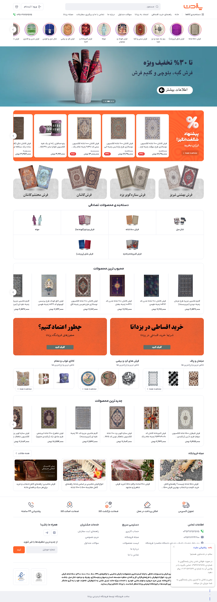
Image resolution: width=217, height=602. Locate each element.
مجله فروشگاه (132, 537)
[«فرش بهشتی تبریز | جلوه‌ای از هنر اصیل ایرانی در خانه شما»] (181, 182)
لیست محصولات (131, 543)
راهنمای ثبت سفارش (88, 531)
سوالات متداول (91, 543)
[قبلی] (204, 29)
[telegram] (47, 532)
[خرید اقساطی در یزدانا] (157, 336)
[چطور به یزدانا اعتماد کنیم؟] (60, 336)
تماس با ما (133, 554)
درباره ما (134, 549)
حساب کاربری (132, 531)
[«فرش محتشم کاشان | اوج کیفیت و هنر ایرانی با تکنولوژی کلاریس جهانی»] (35, 182)
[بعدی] (13, 29)
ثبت (19, 549)
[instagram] (54, 532)
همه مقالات (23, 453)
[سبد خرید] (16, 6)
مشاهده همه (191, 153)
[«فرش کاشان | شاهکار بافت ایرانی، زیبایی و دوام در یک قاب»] (84, 182)
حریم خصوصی (92, 537)
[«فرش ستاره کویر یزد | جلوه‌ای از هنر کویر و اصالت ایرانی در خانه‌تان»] (132, 182)
